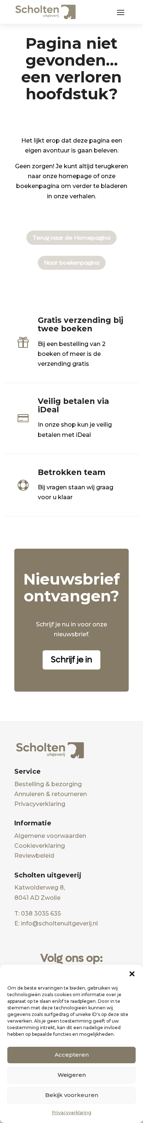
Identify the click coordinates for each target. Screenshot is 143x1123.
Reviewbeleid (34, 855)
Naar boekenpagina (71, 262)
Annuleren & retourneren (50, 794)
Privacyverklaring (71, 1112)
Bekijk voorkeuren (71, 1094)
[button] (132, 973)
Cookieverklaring (39, 845)
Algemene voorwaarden (50, 835)
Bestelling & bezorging (48, 784)
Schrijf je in (71, 660)
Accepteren (72, 1054)
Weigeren (72, 1074)
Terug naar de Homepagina (71, 238)
